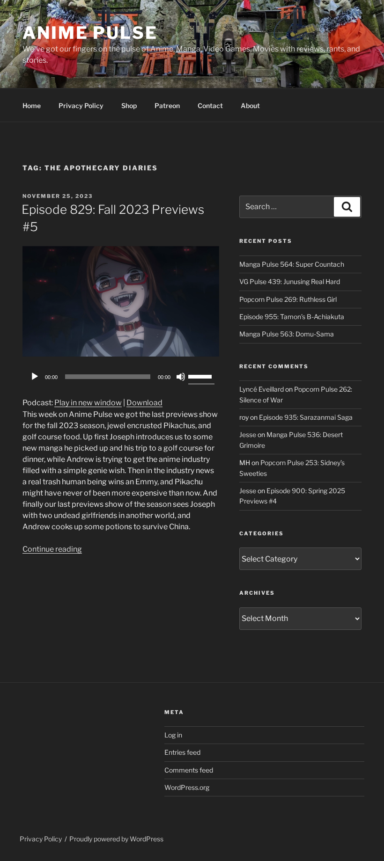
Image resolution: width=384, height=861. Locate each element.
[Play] (34, 376)
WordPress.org (186, 787)
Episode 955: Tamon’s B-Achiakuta (291, 317)
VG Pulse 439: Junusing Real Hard (289, 281)
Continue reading (52, 549)
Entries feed (182, 752)
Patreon (167, 105)
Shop (129, 105)
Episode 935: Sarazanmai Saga (306, 417)
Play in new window (88, 402)
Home (31, 105)
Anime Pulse (90, 32)
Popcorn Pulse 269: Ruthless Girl (288, 299)
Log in (173, 735)
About (250, 105)
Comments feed (188, 770)
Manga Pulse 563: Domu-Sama (286, 334)
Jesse (247, 434)
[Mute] (180, 376)
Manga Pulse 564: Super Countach (291, 264)
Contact (210, 105)
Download (144, 402)
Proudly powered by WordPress (116, 839)
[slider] (201, 375)
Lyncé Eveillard (261, 389)
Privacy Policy (81, 105)
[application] (120, 376)
